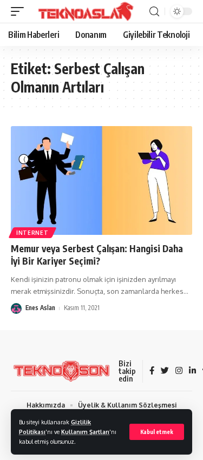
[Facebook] (151, 371)
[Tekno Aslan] (82, 11)
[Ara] (154, 11)
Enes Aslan (40, 308)
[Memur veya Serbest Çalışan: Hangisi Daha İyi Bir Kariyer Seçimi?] (101, 180)
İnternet (32, 232)
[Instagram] (178, 371)
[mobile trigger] (20, 11)
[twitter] (165, 371)
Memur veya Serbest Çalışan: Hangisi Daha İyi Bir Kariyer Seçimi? (97, 254)
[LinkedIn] (192, 371)
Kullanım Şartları (85, 431)
